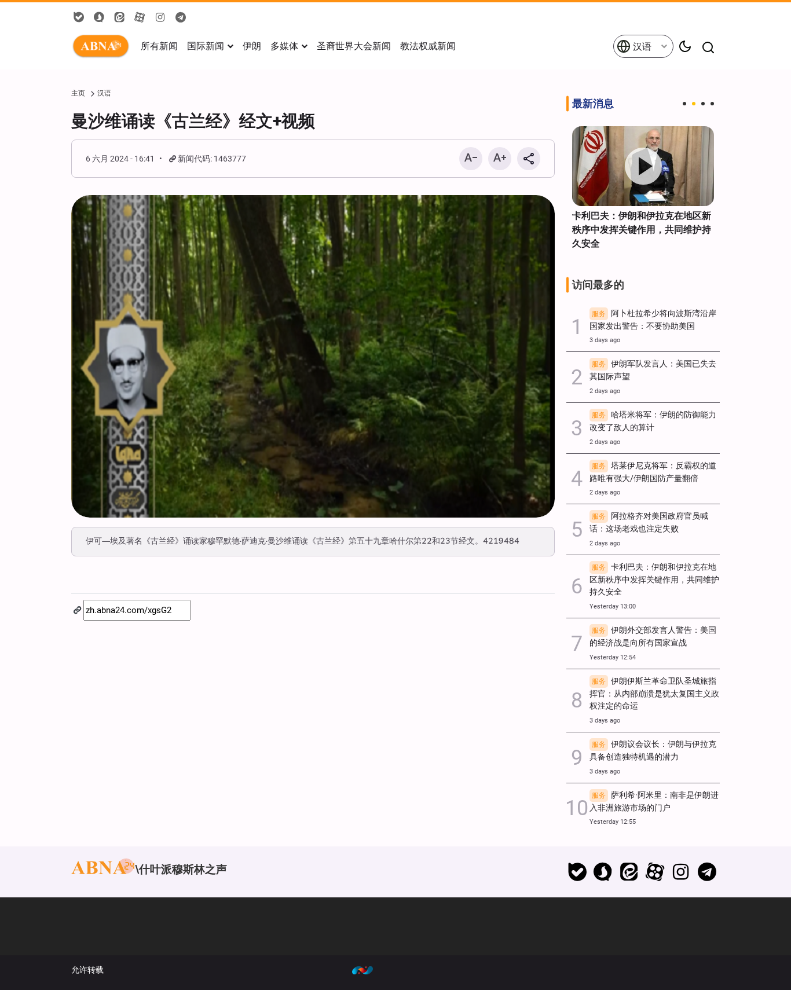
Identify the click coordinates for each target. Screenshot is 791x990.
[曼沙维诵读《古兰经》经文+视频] (313, 356)
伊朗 (252, 46)
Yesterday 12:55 (612, 822)
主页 (78, 93)
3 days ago (604, 340)
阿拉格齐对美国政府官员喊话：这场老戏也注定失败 (648, 522)
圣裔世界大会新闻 (354, 46)
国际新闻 (205, 46)
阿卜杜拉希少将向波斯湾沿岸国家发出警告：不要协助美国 (652, 320)
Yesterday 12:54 (612, 657)
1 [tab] (684, 103)
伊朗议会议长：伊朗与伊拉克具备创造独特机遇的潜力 (652, 750)
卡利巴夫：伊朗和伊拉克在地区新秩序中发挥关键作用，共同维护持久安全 (641, 229)
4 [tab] (712, 103)
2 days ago (604, 391)
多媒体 (284, 46)
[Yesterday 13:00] (643, 166)
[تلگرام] (707, 872)
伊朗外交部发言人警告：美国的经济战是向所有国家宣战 (652, 636)
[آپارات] (655, 872)
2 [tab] (693, 103)
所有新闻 (159, 46)
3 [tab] (703, 103)
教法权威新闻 (428, 46)
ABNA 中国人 (103, 46)
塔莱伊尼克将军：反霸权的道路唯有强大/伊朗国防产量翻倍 (652, 472)
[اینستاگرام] (681, 872)
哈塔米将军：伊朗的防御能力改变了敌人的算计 (652, 421)
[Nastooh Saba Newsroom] (368, 969)
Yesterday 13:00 (612, 606)
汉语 (641, 46)
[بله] (577, 872)
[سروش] (603, 872)
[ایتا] (629, 872)
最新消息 (593, 103)
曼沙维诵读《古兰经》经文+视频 (193, 121)
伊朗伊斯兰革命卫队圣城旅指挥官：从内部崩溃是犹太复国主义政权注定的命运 (654, 694)
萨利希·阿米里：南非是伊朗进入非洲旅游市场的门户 (654, 801)
